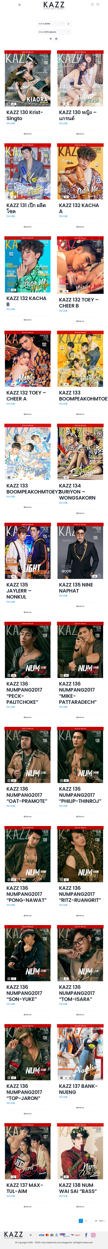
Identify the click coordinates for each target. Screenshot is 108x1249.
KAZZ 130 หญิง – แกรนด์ (78, 115)
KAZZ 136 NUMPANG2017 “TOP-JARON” (24, 1092)
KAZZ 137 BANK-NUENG (78, 1089)
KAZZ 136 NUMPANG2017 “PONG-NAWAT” (26, 894)
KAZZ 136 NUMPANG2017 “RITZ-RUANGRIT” (80, 894)
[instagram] (93, 1235)
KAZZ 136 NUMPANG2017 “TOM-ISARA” (77, 993)
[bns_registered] (64, 1233)
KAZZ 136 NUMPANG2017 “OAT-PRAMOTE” (26, 795)
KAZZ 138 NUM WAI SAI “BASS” (78, 1188)
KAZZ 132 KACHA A (79, 208)
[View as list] (56, 39)
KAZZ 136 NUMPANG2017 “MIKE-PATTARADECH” (78, 693)
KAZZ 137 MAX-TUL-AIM (24, 1188)
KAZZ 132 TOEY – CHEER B (79, 302)
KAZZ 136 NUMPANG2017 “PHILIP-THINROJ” (80, 795)
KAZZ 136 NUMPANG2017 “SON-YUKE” (24, 993)
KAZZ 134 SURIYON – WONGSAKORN (77, 491)
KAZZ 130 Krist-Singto (24, 115)
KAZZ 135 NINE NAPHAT (76, 587)
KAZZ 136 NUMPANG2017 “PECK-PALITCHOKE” (24, 693)
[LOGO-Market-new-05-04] (54, 2)
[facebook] (86, 1235)
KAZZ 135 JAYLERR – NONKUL (19, 590)
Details (29, 134)
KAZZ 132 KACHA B (26, 301)
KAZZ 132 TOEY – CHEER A (26, 395)
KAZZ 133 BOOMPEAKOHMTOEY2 (33, 488)
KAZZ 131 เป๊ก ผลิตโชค (26, 208)
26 (96, 1220)
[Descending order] (68, 24)
